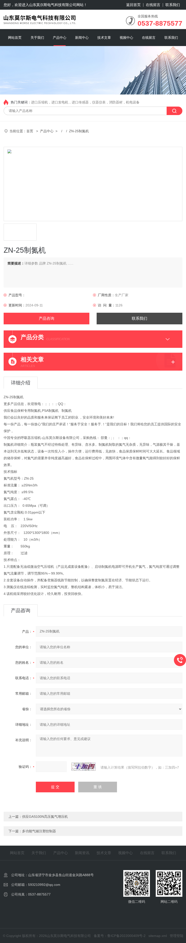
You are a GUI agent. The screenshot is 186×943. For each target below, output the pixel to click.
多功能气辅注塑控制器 (39, 831)
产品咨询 (46, 318)
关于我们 (37, 37)
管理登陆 (176, 936)
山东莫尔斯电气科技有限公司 (52, 5)
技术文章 (104, 37)
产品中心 (59, 37)
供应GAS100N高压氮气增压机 (45, 816)
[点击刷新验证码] (83, 767)
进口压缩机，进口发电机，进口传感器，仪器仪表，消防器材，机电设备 (85, 102)
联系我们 (172, 5)
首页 (30, 131)
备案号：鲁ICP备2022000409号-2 (120, 936)
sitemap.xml (157, 936)
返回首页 (133, 5)
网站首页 (15, 37)
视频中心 (126, 37)
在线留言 (153, 5)
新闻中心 (82, 37)
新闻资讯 (82, 853)
